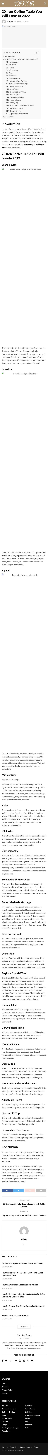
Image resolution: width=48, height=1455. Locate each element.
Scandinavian (13, 62)
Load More (24, 1326)
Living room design (32, 1415)
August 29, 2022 (23, 21)
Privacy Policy (7, 1390)
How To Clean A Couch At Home (15, 1316)
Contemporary (14, 78)
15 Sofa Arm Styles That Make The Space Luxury (22, 1263)
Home (4, 1384)
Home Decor (30, 1409)
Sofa (27, 1428)
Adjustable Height (16, 108)
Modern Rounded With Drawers (22, 106)
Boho (11, 73)
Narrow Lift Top (15, 111)
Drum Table (14, 89)
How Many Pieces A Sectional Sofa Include (20, 1285)
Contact (5, 1393)
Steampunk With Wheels (18, 81)
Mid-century (13, 70)
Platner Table (14, 95)
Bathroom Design (8, 1409)
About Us (5, 1387)
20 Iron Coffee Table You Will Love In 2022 (21, 59)
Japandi (11, 67)
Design (4, 1425)
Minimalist (12, 76)
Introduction (10, 56)
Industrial (12, 65)
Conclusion (9, 116)
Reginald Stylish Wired (18, 92)
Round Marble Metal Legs (18, 84)
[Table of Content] (37, 53)
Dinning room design (10, 1428)
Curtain (5, 1421)
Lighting (28, 1412)
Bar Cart (5, 1406)
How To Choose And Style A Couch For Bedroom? (23, 1306)
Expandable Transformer (19, 114)
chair (4, 1415)
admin (11, 21)
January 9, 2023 (7, 1300)
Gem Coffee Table (16, 86)
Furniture (29, 1406)
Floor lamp (6, 1431)
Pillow (27, 1418)
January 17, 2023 (7, 1266)
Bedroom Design (8, 1412)
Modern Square (15, 100)
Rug (26, 1421)
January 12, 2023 (7, 1278)
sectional (29, 1425)
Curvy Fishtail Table (17, 97)
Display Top (14, 103)
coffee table (7, 1418)
